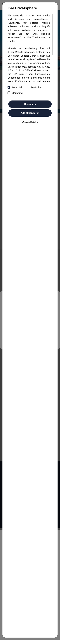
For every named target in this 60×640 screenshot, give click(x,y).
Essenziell (17, 87)
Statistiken (36, 87)
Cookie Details (30, 122)
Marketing (17, 92)
